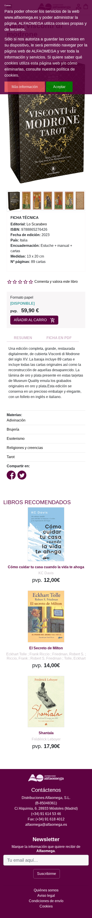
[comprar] (31, 516)
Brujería (13, 429)
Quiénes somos (46, 890)
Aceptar (59, 87)
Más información (25, 87)
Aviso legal (46, 895)
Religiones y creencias (25, 448)
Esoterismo (16, 438)
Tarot (11, 457)
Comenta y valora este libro (56, 281)
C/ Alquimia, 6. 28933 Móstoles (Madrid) (46, 808)
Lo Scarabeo (37, 224)
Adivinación (16, 420)
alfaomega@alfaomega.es (46, 824)
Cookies (46, 906)
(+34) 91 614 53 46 (46, 814)
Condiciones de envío (46, 901)
